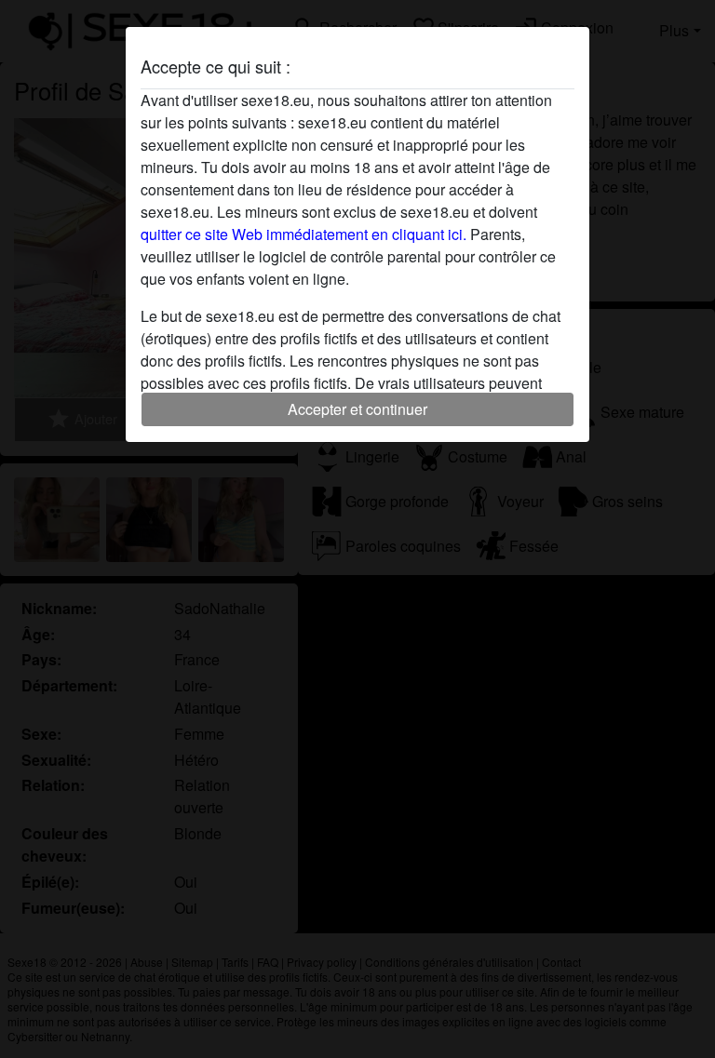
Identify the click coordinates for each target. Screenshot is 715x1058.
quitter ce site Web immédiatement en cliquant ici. (303, 234)
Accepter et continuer (357, 409)
